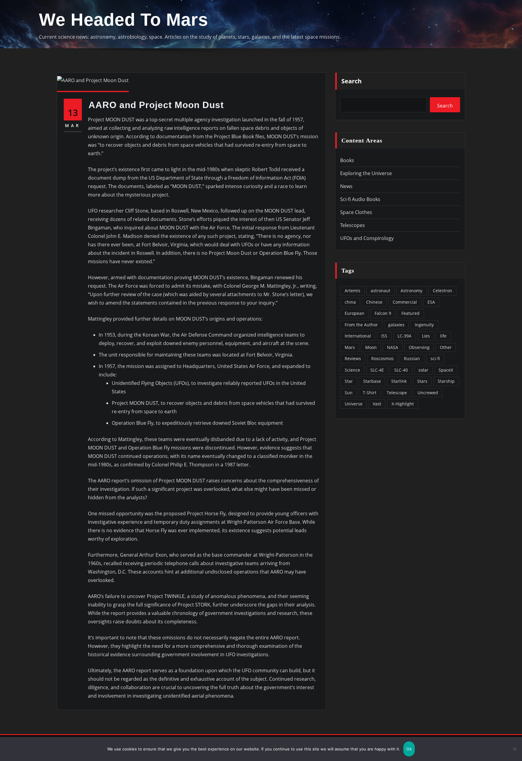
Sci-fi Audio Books (360, 199)
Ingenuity (424, 325)
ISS (384, 336)
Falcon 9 (383, 313)
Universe (353, 404)
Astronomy (411, 290)
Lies (426, 336)
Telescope (397, 392)
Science (352, 370)
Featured (410, 313)
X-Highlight (403, 404)
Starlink (399, 381)
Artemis (352, 290)
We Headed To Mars (123, 19)
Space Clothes (356, 212)
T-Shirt (369, 392)
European (354, 313)
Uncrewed (427, 392)
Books (347, 160)
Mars (350, 347)
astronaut (380, 290)
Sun (349, 392)
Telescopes (352, 225)
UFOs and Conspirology (367, 238)
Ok (409, 749)
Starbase (372, 381)
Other (446, 347)
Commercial (405, 302)
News (346, 186)
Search (351, 81)
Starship (446, 381)
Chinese (374, 302)
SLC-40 (401, 370)
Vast (377, 404)
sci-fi (435, 358)
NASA (392, 347)
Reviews (353, 358)
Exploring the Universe (366, 173)
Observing (419, 347)
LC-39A (404, 336)
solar (423, 370)
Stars (422, 381)
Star (349, 381)
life (443, 336)
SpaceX (446, 370)
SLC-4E (377, 370)
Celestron (442, 290)
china (350, 302)
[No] (514, 749)
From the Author (361, 325)
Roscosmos (382, 358)
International (358, 336)
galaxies (396, 325)
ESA (431, 302)
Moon (371, 347)
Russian (412, 358)
